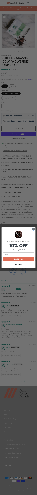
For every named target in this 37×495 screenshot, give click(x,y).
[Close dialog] (33, 229)
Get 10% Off (18, 259)
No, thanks (18, 264)
